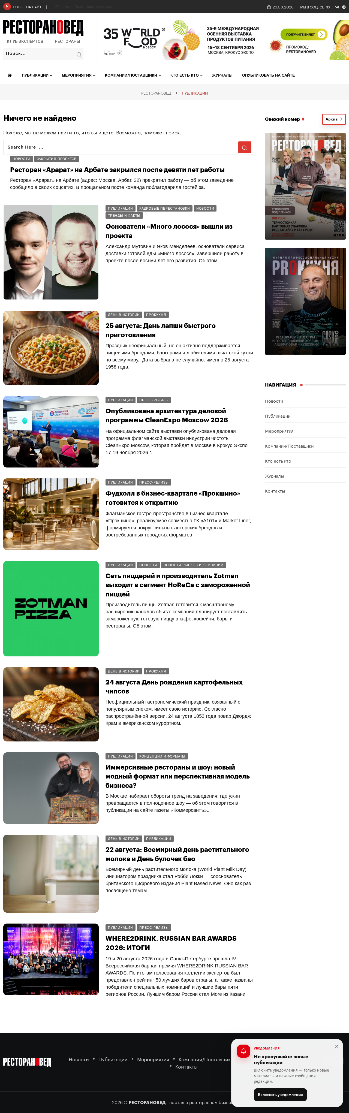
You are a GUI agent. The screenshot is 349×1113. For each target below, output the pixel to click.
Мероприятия (77, 75)
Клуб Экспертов (25, 41)
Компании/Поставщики (131, 75)
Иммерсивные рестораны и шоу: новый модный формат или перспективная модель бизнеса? (178, 776)
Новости (274, 400)
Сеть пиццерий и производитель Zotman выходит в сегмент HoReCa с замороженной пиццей (178, 585)
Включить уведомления (280, 1094)
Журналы (222, 75)
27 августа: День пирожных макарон (86, 6)
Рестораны (67, 41)
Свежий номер (282, 119)
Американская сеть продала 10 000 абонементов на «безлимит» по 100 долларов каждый (165, 1035)
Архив (333, 119)
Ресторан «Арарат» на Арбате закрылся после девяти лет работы (117, 170)
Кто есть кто (184, 75)
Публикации (35, 75)
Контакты (275, 490)
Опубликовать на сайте (268, 75)
